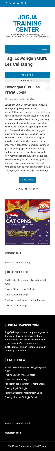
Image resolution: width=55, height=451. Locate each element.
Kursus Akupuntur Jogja (17, 294)
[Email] (37, 189)
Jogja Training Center (27, 23)
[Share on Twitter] (30, 189)
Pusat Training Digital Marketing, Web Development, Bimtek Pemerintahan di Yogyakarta (27, 35)
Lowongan (13, 99)
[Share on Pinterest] (34, 189)
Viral (29, 446)
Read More (27, 179)
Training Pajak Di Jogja (16, 305)
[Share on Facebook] (26, 189)
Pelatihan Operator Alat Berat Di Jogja (23, 392)
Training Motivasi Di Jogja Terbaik (21, 397)
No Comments (27, 81)
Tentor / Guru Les (26, 99)
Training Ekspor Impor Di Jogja (20, 289)
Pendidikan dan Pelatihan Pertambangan (25, 300)
